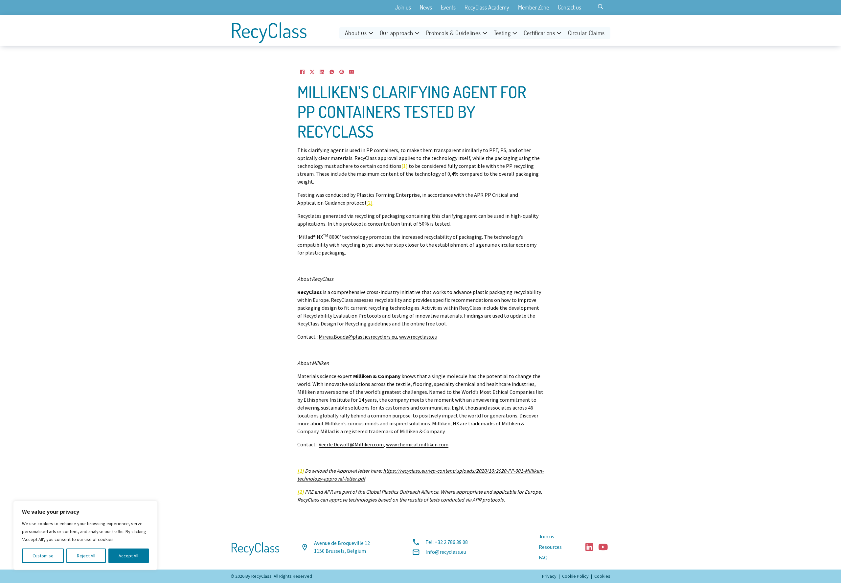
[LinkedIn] (322, 72)
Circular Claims (586, 32)
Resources (550, 547)
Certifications (539, 32)
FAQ (543, 557)
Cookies (602, 576)
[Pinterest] (342, 72)
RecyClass (269, 30)
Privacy (549, 576)
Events (448, 7)
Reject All (86, 556)
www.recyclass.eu (418, 337)
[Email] (351, 72)
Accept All (128, 556)
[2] (369, 203)
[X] (312, 72)
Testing (502, 32)
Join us (403, 7)
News (426, 7)
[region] (85, 535)
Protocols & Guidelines (453, 32)
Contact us (569, 7)
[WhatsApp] (332, 72)
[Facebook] (302, 72)
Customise (43, 556)
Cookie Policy (575, 576)
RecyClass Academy (487, 7)
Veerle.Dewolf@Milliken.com (351, 444)
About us (356, 32)
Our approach (396, 32)
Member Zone (533, 7)
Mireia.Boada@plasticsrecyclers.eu (358, 337)
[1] (404, 166)
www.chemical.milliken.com (417, 444)
